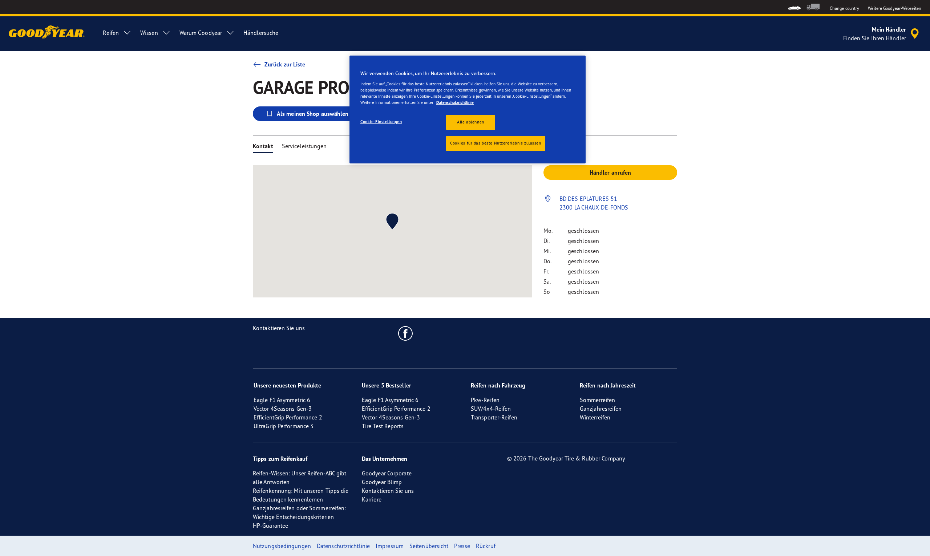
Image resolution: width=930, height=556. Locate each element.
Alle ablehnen (470, 122)
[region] (467, 109)
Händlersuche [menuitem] (260, 32)
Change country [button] (844, 8)
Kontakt (263, 146)
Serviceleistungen (304, 146)
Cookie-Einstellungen (381, 121)
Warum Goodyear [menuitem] (200, 32)
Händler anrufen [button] (610, 172)
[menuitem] (794, 7)
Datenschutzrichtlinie (455, 102)
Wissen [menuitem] (149, 32)
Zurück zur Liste (285, 64)
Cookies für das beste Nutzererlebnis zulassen (495, 143)
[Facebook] (405, 333)
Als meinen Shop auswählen (313, 113)
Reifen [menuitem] (111, 32)
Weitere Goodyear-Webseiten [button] (894, 8)
